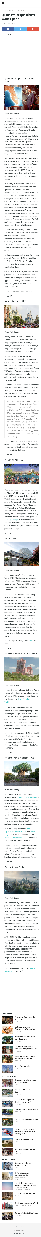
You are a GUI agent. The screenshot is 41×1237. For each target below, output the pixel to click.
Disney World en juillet (22, 1066)
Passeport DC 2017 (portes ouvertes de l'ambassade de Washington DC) (25, 1131)
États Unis (5, 10)
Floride (11, 10)
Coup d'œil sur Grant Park (24, 1139)
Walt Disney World (20, 10)
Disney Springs (12, 520)
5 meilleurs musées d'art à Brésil (26, 1203)
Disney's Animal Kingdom (27, 797)
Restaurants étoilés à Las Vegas (26, 1213)
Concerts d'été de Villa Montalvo (26, 1109)
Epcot (31, 641)
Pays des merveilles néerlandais (26, 1119)
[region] (20, 993)
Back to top (20, 1226)
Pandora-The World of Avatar (15, 837)
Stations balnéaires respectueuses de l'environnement (22, 1175)
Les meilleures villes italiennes (25, 1193)
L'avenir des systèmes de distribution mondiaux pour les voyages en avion (25, 1185)
